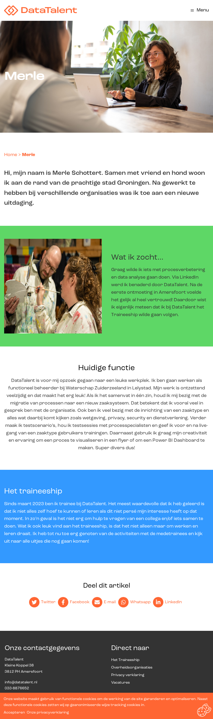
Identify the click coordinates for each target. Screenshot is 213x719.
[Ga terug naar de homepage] (40, 10)
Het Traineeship (125, 660)
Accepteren (14, 713)
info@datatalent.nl (21, 682)
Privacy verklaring (127, 675)
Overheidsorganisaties (131, 668)
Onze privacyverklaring (48, 713)
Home (10, 155)
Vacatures (120, 683)
